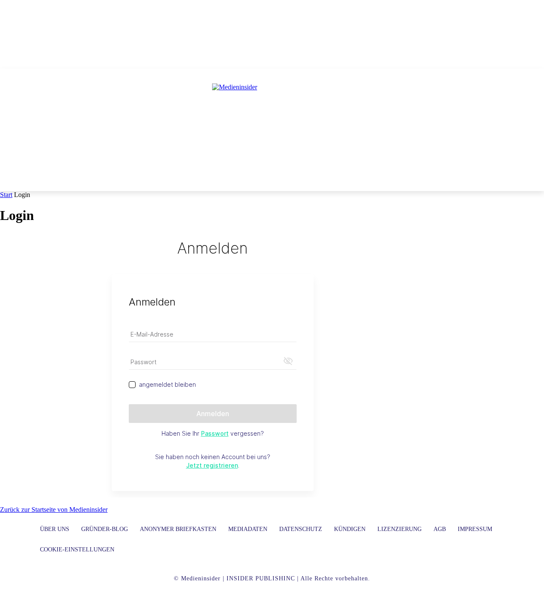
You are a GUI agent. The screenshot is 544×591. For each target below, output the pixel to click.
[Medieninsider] (272, 121)
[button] (395, 181)
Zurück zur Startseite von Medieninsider (54, 509)
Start (6, 194)
